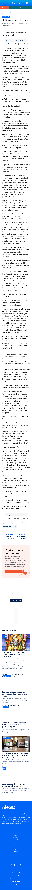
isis (15, 526)
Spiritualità (16, 837)
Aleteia (25, 23)
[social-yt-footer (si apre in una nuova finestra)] (11, 865)
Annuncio (16, 851)
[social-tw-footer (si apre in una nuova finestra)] (17, 865)
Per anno (16, 859)
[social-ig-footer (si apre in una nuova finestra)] (20, 865)
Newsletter (16, 847)
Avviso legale (16, 876)
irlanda (5, 636)
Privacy (16, 884)
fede (4, 768)
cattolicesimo (6, 676)
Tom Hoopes (19, 23)
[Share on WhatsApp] (27, 44)
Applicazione (16, 849)
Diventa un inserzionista (16, 878)
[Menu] (6, 3)
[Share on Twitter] (21, 44)
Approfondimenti (6, 13)
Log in (21, 594)
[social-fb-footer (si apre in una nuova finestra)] (14, 865)
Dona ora (3, 7)
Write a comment (16, 600)
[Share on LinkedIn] (18, 44)
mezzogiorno (6, 737)
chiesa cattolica (7, 526)
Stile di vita (16, 835)
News (16, 833)
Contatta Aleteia (16, 881)
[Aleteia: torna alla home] (16, 2)
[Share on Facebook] (15, 44)
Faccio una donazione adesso (13, 571)
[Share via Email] (24, 44)
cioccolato (5, 707)
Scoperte (16, 840)
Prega (19, 7)
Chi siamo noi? (16, 873)
